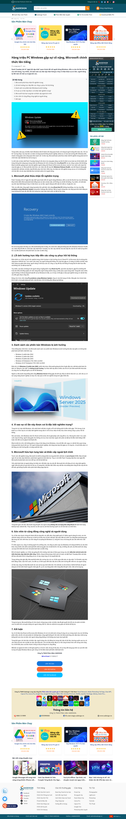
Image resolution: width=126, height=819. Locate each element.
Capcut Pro (24, 694)
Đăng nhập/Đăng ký (106, 8)
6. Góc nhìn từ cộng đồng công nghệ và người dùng (30, 96)
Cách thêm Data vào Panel (63, 798)
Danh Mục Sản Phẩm (21, 15)
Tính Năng (41, 788)
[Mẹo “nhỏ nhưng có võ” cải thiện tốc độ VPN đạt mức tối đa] (101, 768)
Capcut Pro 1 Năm (20, 2)
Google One (39, 694)
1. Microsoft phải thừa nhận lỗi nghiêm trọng (28, 82)
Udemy (95, 694)
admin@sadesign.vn (96, 816)
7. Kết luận (17, 99)
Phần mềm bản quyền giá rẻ (51, 692)
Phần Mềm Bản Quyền (63, 15)
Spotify (83, 694)
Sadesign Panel (42, 15)
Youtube (26, 798)
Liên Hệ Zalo (49, 664)
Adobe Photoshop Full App (96, 692)
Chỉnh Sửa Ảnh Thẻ (42, 798)
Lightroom (92, 795)
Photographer (93, 792)
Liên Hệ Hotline (49, 669)
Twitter (26, 803)
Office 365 (59, 694)
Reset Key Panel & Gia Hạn (63, 792)
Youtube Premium (69, 694)
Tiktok (25, 801)
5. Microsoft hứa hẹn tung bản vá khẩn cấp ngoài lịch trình (33, 93)
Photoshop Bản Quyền (81, 809)
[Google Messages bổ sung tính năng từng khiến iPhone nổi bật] (24, 768)
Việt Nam (116, 816)
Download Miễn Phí (107, 15)
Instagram (26, 796)
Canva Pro (32, 694)
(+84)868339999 (75, 816)
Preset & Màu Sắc (42, 801)
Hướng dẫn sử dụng (61, 804)
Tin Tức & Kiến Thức (85, 15)
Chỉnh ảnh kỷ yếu (42, 807)
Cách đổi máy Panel (61, 795)
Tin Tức (92, 788)
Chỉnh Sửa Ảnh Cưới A (43, 792)
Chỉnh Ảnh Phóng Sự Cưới (44, 795)
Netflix (78, 694)
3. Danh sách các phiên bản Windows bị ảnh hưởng (30, 88)
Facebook (26, 793)
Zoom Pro (101, 694)
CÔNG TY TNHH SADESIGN (51, 816)
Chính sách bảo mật (31, 816)
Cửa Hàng (78, 788)
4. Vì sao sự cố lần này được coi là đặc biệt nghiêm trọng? (32, 91)
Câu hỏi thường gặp (63, 788)
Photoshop (92, 798)
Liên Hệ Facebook (49, 675)
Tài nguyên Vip (78, 795)
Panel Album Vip (79, 798)
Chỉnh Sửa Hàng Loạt (43, 804)
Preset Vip (77, 792)
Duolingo (89, 694)
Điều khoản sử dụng (13, 816)
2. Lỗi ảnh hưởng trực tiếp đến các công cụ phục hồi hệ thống (34, 85)
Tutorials (91, 801)
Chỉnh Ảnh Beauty (42, 809)
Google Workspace (50, 694)
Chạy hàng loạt (59, 801)
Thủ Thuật (92, 804)
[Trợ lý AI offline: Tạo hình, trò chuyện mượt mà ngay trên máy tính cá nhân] (75, 768)
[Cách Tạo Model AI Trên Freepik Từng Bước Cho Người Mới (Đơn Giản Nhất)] (50, 768)
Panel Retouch (82, 692)
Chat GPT (108, 692)
